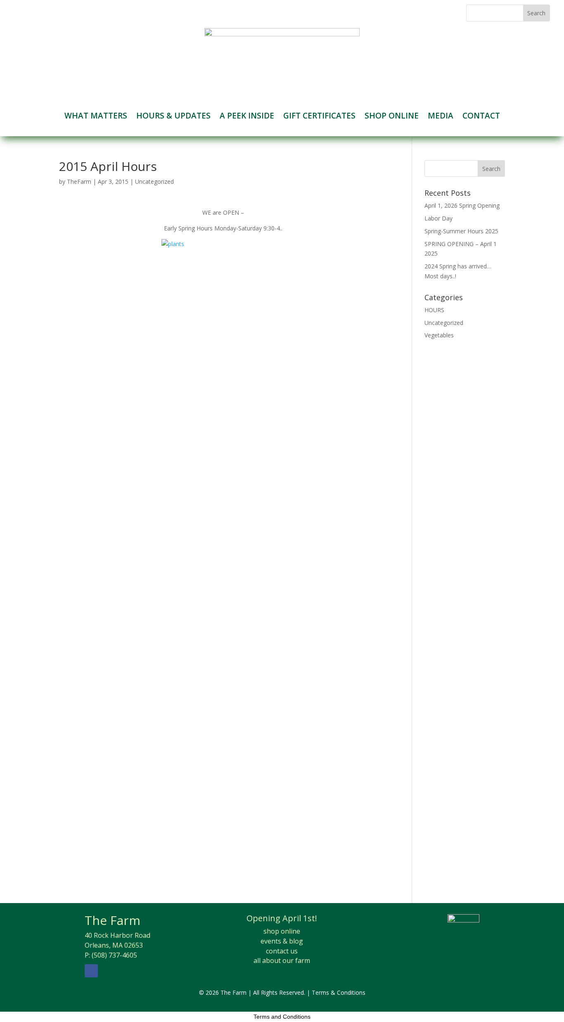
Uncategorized (154, 181)
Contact (481, 117)
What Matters (95, 117)
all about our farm (282, 960)
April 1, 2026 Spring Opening (462, 205)
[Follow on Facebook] (91, 970)
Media (440, 117)
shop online (281, 931)
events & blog (282, 941)
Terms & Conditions (338, 992)
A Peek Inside (247, 117)
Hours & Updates (173, 117)
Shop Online (392, 117)
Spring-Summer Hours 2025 (461, 231)
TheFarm (79, 181)
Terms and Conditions (282, 1016)
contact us (282, 951)
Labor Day (438, 218)
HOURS (434, 310)
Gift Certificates (319, 117)
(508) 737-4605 (114, 955)
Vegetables (439, 335)
